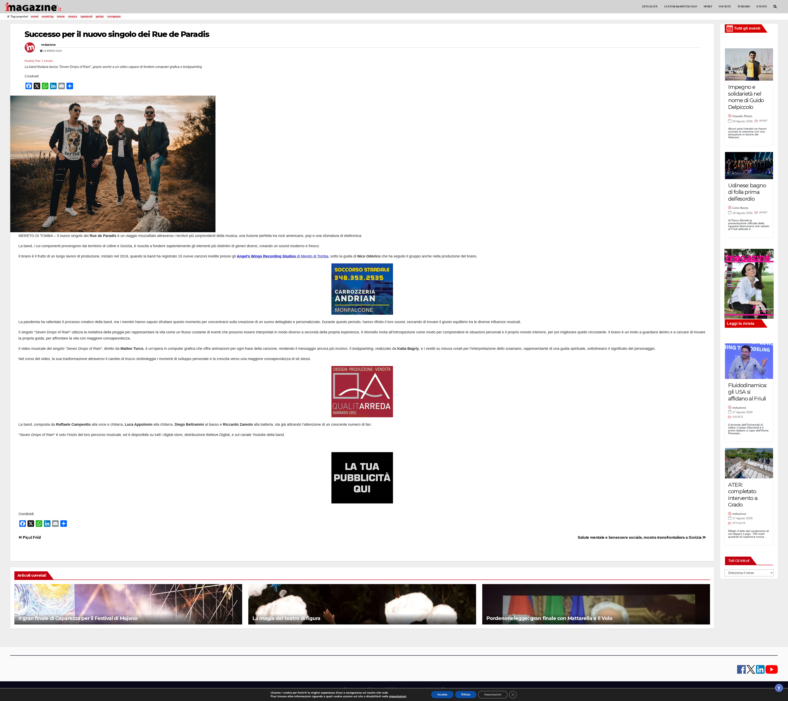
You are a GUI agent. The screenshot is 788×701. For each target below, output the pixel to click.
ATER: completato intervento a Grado (742, 494)
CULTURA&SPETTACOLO (680, 6)
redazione (48, 45)
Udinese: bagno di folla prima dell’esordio (747, 192)
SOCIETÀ (725, 6)
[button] (775, 6)
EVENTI (762, 6)
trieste (61, 16)
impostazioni (397, 696)
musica (72, 16)
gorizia (100, 16)
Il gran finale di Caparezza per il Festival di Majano (77, 618)
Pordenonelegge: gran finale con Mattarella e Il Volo (549, 618)
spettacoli (86, 16)
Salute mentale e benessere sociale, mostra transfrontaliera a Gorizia (640, 537)
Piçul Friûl (31, 537)
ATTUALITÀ (650, 6)
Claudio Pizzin (742, 116)
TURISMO (744, 6)
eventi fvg (47, 16)
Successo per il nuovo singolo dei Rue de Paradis (117, 34)
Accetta (442, 694)
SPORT (708, 6)
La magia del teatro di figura (286, 618)
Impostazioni (492, 694)
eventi (34, 16)
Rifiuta (465, 694)
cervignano (113, 16)
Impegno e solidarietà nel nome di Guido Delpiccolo (746, 97)
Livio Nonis (740, 207)
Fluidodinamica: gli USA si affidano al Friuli (747, 392)
